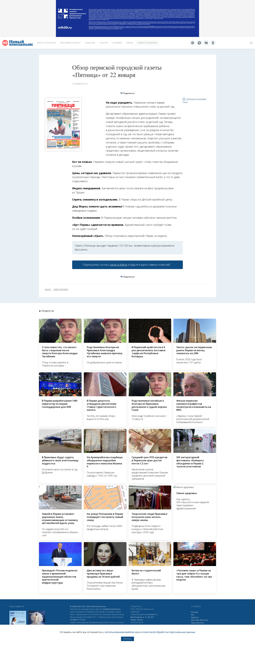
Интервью (117, 43)
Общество (90, 43)
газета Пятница (60, 289)
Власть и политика (46, 43)
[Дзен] (192, 43)
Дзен (193, 620)
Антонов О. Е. (152, 614)
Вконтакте (204, 620)
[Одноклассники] (213, 43)
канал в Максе (118, 264)
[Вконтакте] (206, 43)
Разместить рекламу (147, 43)
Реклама (194, 612)
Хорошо (127, 639)
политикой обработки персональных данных (169, 632)
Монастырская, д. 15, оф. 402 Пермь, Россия (142, 618)
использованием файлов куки (122, 632)
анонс (48, 289)
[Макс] (199, 43)
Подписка (195, 617)
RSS (192, 614)
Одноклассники (197, 622)
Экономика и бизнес (70, 43)
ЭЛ (77, 619)
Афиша (130, 43)
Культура (104, 43)
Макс (198, 620)
